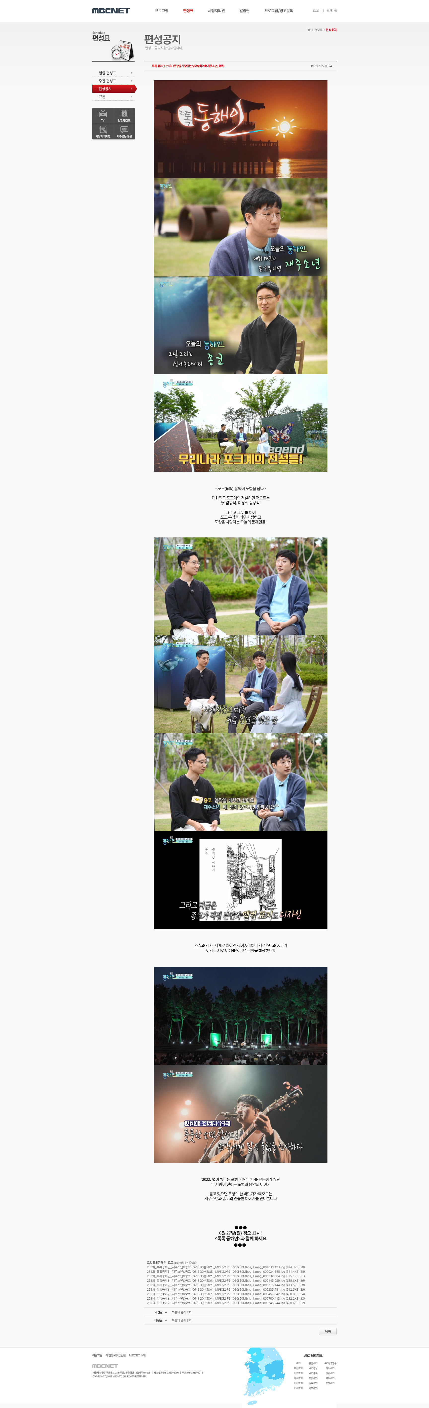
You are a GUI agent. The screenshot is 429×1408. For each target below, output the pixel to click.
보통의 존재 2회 (181, 1312)
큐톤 (113, 97)
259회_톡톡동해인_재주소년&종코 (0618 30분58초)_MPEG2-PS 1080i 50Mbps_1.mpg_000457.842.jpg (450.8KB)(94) (226, 1294)
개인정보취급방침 (116, 1355)
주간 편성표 (113, 81)
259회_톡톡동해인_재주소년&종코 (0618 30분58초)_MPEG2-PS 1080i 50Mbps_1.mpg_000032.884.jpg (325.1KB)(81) (226, 1276)
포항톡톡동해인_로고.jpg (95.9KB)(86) (172, 1262)
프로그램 (161, 11)
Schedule (101, 36)
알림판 (244, 11)
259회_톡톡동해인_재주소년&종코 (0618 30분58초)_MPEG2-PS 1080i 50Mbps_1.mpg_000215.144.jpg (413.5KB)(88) (226, 1285)
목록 (328, 1331)
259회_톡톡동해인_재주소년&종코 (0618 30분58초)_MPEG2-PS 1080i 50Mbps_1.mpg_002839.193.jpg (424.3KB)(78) (226, 1267)
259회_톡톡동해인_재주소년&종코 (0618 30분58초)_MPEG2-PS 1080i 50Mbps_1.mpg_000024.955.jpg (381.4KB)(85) (226, 1271)
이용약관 (97, 1355)
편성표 (188, 11)
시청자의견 (216, 11)
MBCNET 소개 (137, 1355)
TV (103, 116)
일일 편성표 (113, 73)
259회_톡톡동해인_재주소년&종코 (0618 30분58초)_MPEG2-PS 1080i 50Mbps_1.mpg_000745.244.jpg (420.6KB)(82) (226, 1303)
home (308, 30)
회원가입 (330, 10)
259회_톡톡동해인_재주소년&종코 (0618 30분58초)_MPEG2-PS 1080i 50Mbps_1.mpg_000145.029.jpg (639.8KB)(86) (226, 1280)
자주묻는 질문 (124, 131)
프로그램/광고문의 (278, 11)
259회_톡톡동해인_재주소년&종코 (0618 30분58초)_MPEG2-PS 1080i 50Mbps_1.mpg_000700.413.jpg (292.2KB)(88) (226, 1298)
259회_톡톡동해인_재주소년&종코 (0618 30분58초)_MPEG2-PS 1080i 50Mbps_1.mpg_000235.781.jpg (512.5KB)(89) (226, 1289)
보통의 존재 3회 (181, 1320)
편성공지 (114, 89)
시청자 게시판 (103, 131)
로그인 (316, 10)
